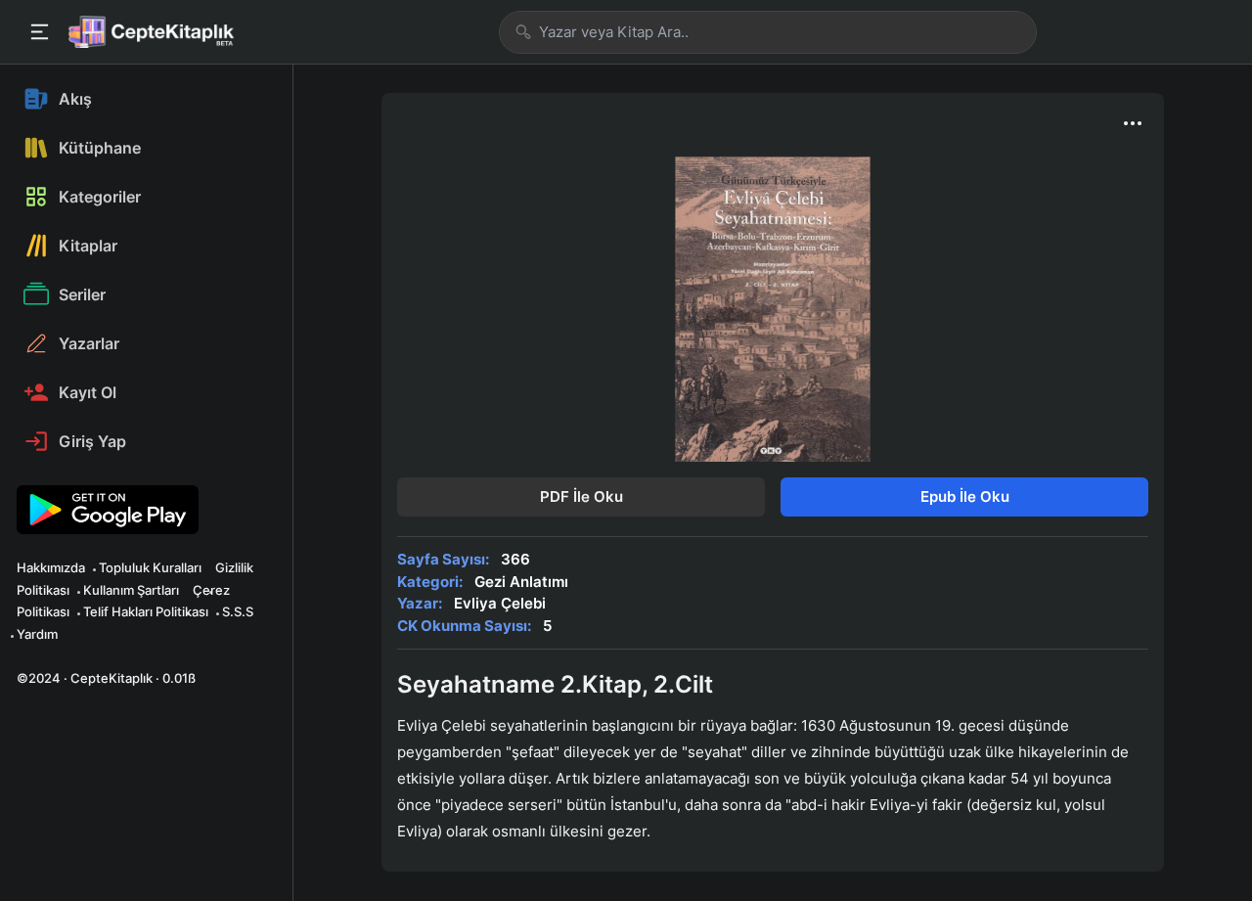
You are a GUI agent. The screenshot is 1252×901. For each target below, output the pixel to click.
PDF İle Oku (581, 496)
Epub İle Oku (964, 496)
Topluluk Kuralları (150, 567)
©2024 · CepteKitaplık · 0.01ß (106, 678)
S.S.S (237, 611)
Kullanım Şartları (131, 590)
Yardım (37, 634)
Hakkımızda (51, 567)
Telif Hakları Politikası (145, 611)
